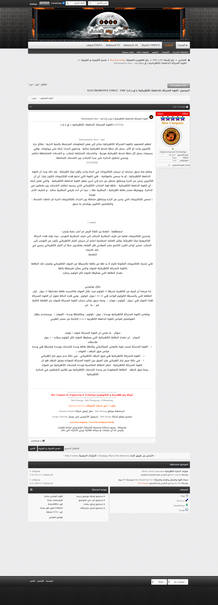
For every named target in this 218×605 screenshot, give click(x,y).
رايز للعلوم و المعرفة (129, 60)
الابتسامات (58, 500)
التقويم (155, 52)
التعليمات (165, 52)
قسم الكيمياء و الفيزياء (93, 60)
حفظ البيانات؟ (57, 3)
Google (182, 510)
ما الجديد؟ (183, 45)
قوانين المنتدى (56, 517)
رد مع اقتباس (36, 440)
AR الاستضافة (131, 45)
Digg (183, 496)
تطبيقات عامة (143, 52)
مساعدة (33, 3)
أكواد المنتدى (56, 496)
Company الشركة (151, 45)
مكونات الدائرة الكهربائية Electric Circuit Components (165, 471)
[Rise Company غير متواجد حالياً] (172, 134)
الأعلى (32, 448)
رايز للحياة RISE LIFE (163, 60)
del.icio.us (181, 501)
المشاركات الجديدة (180, 52)
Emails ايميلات (94, 45)
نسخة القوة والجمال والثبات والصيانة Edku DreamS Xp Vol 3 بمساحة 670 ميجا (153, 480)
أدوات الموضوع (47, 98)
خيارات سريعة (128, 52)
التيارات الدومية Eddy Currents (81, 456)
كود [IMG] (58, 504)
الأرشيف (40, 581)
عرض (34, 98)
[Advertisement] (109, 74)
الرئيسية (49, 581)
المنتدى (169, 45)
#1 (31, 106)
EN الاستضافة (113, 45)
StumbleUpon (179, 505)
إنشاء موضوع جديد (178, 85)
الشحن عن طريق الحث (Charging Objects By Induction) (125, 456)
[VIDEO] (59, 508)
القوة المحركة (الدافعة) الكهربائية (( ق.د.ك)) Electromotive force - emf (132, 90)
